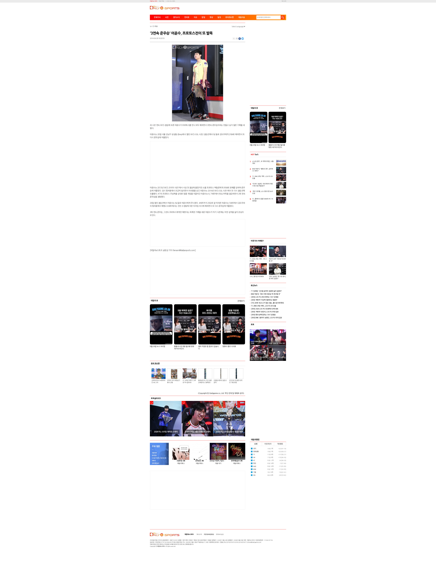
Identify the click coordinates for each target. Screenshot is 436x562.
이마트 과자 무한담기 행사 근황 (173, 381)
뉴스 (151, 26)
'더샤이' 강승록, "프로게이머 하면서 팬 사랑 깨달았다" (262, 185)
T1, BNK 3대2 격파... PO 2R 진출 (258, 260)
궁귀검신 (154, 455)
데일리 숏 (154, 300)
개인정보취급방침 (209, 534)
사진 (166, 17)
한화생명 (255, 451)
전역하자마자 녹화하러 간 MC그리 (158, 381)
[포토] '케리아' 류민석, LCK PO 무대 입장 (264, 312)
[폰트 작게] (234, 38)
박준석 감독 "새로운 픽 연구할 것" (277, 260)
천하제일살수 (155, 463)
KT (253, 460)
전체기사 (157, 17)
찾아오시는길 (219, 534)
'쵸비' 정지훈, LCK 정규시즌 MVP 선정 (262, 192)
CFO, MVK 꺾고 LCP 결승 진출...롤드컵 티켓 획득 (267, 303)
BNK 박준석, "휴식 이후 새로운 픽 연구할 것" (265, 294)
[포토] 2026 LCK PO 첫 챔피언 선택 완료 (264, 309)
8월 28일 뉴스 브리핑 (157, 346)
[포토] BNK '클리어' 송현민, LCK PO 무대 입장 (266, 317)
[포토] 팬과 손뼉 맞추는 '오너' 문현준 (263, 315)
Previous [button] (152, 418)
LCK (255, 444)
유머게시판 (229, 17)
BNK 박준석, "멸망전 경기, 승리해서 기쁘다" (262, 170)
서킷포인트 (268, 444)
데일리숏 (241, 17)
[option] (166, 418)
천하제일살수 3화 (237, 461)
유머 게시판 (155, 363)
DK (253, 457)
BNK (253, 469)
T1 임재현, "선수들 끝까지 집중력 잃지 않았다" (266, 291)
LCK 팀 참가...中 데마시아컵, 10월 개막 (262, 162)
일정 (219, 17)
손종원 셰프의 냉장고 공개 (220, 381)
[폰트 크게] (236, 38)
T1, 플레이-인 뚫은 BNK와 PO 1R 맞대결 (262, 200)
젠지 (253, 448)
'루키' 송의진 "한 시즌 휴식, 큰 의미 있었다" (277, 277)
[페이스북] (239, 38)
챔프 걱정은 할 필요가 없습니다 (208, 347)
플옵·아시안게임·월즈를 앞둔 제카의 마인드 (184, 347)
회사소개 (284, 1)
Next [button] (242, 418)
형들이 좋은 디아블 (229, 346)
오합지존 (154, 453)
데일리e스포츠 (153, 1)
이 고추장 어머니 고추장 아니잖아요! (189, 381)
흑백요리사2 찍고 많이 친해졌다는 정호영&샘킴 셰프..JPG (205, 382)
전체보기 (241, 301)
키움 (253, 472)
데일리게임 (161, 1)
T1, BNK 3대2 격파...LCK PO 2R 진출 (262, 177)
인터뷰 (186, 17)
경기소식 (176, 17)
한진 (253, 463)
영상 (211, 17)
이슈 (195, 17)
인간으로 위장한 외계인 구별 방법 (235, 381)
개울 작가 (218, 463)
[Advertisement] (179, 162)
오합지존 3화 (181, 461)
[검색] (283, 17)
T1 (253, 454)
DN (253, 475)
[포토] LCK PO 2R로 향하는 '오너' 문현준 (264, 297)
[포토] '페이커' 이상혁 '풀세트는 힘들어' (264, 300)
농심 (253, 466)
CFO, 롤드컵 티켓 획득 (257, 276)
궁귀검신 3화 (199, 461)
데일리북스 (181, 463)
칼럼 (203, 17)
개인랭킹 (280, 444)
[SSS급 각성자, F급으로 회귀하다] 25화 (218, 461)
